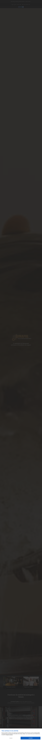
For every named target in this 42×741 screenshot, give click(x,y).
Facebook (11, 734)
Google (7, 734)
